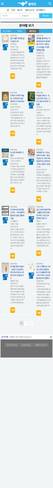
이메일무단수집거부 (40, 345)
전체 (13, 10)
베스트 (19, 10)
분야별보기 (40, 10)
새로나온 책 (29, 10)
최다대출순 (7, 31)
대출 (12, 76)
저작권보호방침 (26, 345)
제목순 (19, 31)
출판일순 (32, 31)
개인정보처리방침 (11, 345)
